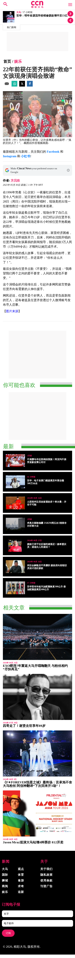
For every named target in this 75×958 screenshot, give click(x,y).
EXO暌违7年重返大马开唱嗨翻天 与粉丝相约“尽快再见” (35, 667)
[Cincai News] (37, 7)
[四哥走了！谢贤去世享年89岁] (37, 697)
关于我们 (46, 868)
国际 (5, 874)
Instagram (9, 156)
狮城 (5, 880)
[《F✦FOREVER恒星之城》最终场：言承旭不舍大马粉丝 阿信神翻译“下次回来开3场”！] (37, 753)
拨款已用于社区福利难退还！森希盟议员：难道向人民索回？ (46, 545)
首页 (7, 61)
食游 (21, 880)
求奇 (21, 886)
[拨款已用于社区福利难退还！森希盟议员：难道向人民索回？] (15, 545)
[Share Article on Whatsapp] (14, 85)
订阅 (8, 933)
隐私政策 (46, 874)
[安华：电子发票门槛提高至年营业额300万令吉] (15, 481)
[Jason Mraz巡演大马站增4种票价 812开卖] (37, 813)
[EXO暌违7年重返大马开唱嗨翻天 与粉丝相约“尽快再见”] (37, 637)
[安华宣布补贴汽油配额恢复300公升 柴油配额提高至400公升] (15, 587)
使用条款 (46, 880)
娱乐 (18, 61)
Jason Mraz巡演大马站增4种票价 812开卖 (33, 842)
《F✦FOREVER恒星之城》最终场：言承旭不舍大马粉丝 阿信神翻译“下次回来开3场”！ (37, 784)
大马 (18, 12)
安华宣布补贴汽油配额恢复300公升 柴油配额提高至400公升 (46, 588)
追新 (21, 891)
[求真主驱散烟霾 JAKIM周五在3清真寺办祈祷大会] (15, 524)
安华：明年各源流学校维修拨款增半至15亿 (42, 15)
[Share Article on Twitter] (22, 85)
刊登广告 (46, 886)
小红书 (25, 156)
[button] (68, 170)
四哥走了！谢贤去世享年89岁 (24, 726)
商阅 (5, 886)
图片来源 (12, 311)
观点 (21, 868)
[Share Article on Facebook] (30, 85)
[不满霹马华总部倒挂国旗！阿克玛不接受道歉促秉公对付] (15, 460)
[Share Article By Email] (7, 85)
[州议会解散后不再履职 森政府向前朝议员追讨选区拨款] (15, 566)
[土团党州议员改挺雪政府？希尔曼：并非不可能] (15, 503)
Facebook (53, 151)
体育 (21, 874)
